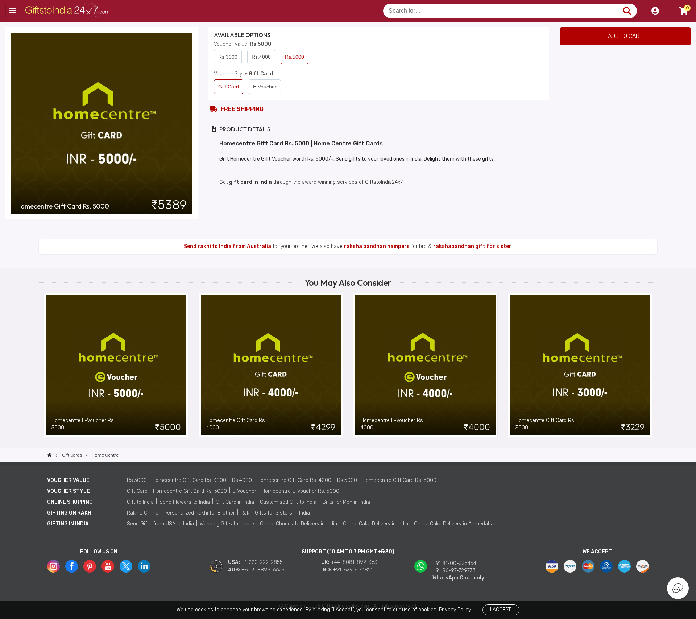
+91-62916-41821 (353, 570)
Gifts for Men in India (346, 502)
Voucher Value (68, 480)
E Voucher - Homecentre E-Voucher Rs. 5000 (286, 491)
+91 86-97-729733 (454, 571)
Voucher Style (68, 491)
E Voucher (265, 87)
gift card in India (250, 182)
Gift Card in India (235, 502)
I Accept (500, 610)
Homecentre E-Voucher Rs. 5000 (83, 424)
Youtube (108, 566)
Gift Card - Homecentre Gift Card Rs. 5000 (177, 491)
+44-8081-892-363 (354, 562)
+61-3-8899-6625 (263, 570)
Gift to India (140, 502)
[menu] (12, 11)
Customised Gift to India (288, 502)
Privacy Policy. (455, 610)
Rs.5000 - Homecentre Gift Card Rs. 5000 (386, 480)
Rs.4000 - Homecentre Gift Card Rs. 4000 (281, 480)
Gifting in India (68, 524)
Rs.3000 (227, 57)
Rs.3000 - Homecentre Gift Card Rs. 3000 (176, 480)
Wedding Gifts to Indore (227, 524)
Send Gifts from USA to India (160, 524)
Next (651, 364)
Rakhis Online (142, 513)
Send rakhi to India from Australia (227, 246)
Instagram (53, 566)
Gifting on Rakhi (70, 513)
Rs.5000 (294, 57)
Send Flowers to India (185, 502)
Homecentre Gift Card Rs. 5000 (62, 206)
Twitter (126, 566)
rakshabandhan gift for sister (472, 246)
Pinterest (89, 566)
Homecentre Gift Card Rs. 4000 (236, 424)
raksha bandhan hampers (377, 246)
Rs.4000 (261, 57)
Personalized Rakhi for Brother (199, 513)
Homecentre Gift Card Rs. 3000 (545, 424)
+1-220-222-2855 (262, 562)
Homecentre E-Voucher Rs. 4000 (392, 424)
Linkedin (144, 566)
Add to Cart (625, 36)
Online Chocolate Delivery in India (298, 524)
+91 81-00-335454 (454, 563)
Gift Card (228, 87)
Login (655, 11)
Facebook (71, 566)
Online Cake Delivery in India (375, 524)
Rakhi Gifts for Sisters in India (275, 513)
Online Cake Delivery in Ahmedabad (455, 524)
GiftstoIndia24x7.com (69, 11)
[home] (49, 455)
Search (627, 11)
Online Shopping (70, 502)
